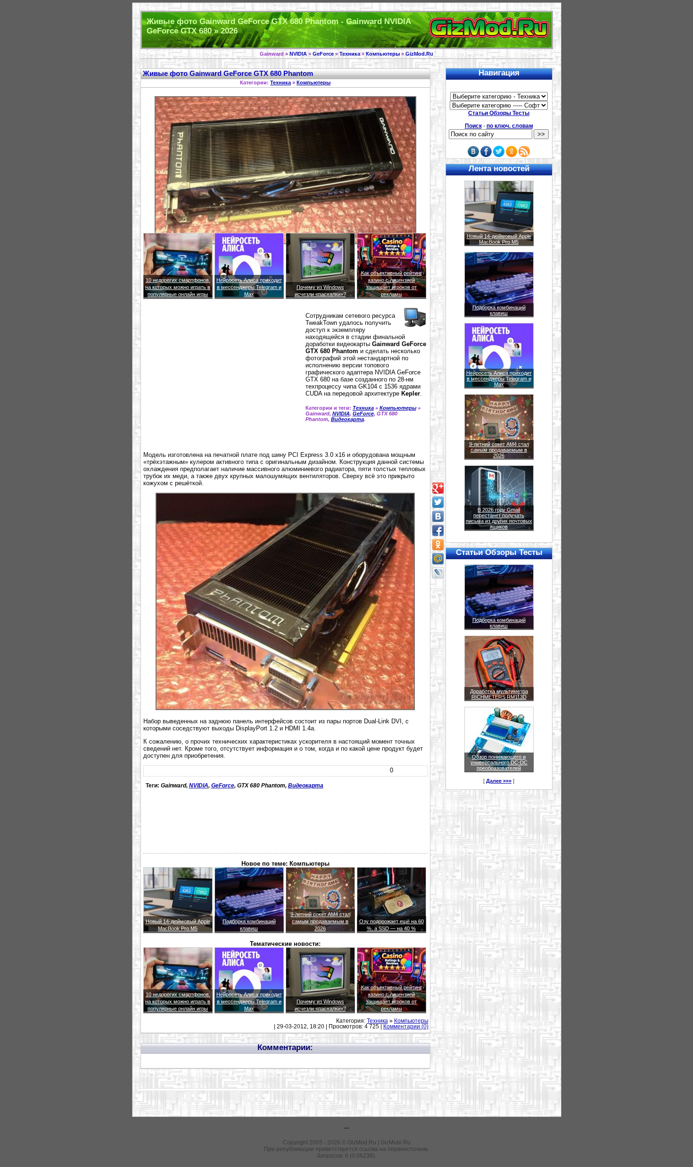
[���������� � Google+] (438, 488)
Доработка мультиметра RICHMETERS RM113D (499, 694)
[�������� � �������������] (438, 544)
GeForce (323, 54)
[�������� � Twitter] (438, 502)
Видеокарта (347, 419)
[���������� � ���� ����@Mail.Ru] (438, 558)
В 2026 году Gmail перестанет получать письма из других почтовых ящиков (499, 518)
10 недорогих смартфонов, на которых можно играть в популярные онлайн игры (177, 287)
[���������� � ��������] (438, 516)
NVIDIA (298, 54)
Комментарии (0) (406, 1026)
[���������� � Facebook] (438, 530)
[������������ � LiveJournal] (438, 573)
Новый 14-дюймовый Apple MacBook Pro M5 (499, 239)
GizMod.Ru (419, 54)
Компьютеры (383, 54)
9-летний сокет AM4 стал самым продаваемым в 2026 (320, 921)
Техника (349, 54)
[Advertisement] (222, 379)
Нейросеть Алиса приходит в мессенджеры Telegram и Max (249, 287)
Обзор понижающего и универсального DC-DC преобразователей (499, 762)
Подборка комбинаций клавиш (499, 310)
